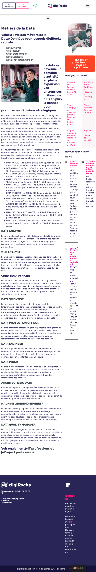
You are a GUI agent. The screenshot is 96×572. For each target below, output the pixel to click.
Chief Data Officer (16, 53)
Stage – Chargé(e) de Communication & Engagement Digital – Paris (71, 115)
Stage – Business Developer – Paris (88, 109)
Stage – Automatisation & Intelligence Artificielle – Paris (71, 137)
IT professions (39, 448)
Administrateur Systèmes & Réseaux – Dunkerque (88, 90)
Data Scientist (14, 56)
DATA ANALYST (11, 231)
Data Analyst (13, 47)
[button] (88, 6)
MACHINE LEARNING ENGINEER (22, 403)
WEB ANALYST (10, 252)
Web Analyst (13, 50)
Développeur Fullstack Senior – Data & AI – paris (71, 88)
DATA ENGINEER (12, 343)
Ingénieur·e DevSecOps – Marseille (88, 135)
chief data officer (19, 139)
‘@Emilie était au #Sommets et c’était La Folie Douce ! (90, 167)
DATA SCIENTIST (12, 299)
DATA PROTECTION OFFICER (20, 323)
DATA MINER (9, 362)
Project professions (19, 452)
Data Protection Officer (19, 59)
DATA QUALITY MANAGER (18, 424)
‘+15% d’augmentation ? (74, 164)
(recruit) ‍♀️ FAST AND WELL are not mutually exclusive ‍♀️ (74, 256)
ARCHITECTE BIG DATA (16, 382)
